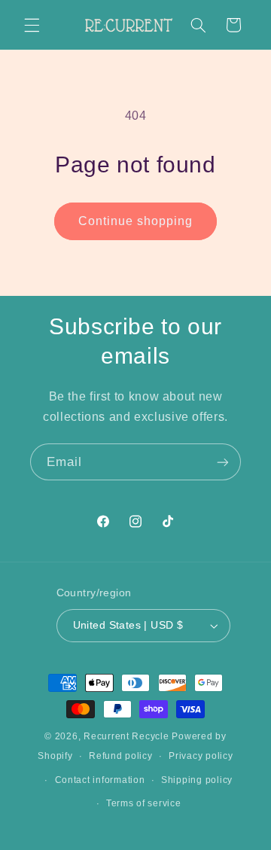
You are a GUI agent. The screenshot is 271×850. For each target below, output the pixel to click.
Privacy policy (201, 755)
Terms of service (143, 803)
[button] (31, 25)
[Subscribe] (223, 461)
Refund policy (121, 755)
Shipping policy (197, 779)
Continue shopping (135, 221)
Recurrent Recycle (126, 736)
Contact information (100, 779)
